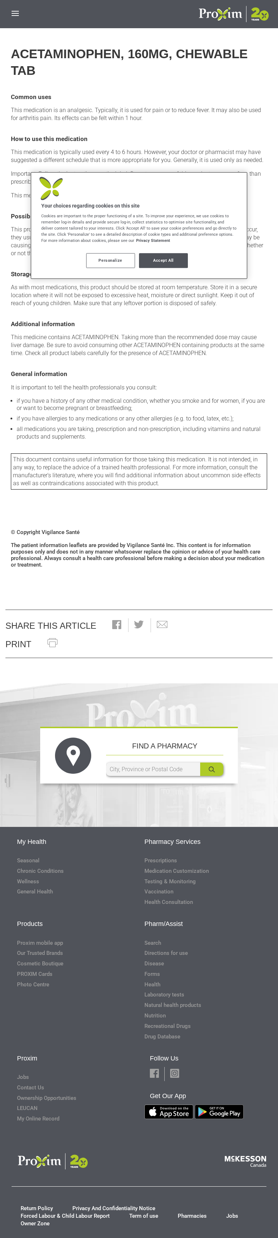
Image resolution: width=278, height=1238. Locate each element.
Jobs (23, 1077)
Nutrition (155, 1015)
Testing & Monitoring (170, 881)
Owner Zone (35, 1223)
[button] (117, 625)
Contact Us (30, 1087)
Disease (154, 963)
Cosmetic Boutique (40, 963)
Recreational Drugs (167, 1026)
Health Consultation (168, 902)
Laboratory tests (164, 994)
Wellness (28, 881)
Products (30, 923)
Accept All (163, 260)
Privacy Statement (153, 240)
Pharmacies (192, 1216)
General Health (35, 891)
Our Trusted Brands (40, 953)
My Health (31, 841)
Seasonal (28, 860)
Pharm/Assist (163, 923)
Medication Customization (176, 871)
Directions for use (166, 953)
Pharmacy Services (172, 841)
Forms (152, 974)
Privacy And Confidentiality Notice (113, 1208)
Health (152, 984)
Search (152, 943)
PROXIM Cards (34, 974)
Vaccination (158, 891)
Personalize (110, 260)
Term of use (143, 1216)
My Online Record (38, 1118)
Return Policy (37, 1208)
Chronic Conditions (40, 871)
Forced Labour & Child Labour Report (65, 1216)
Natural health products (172, 1005)
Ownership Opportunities (46, 1098)
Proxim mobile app (40, 943)
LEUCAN (27, 1108)
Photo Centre (33, 984)
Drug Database (162, 1036)
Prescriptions (160, 860)
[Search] (211, 769)
